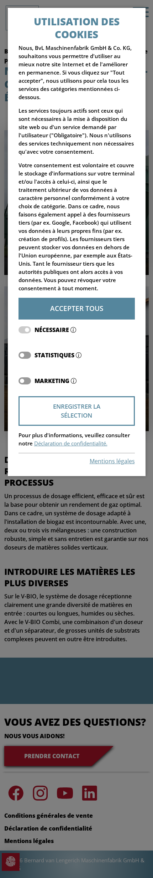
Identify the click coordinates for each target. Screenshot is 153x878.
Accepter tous (76, 308)
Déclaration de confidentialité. (70, 443)
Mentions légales (112, 461)
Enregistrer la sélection (76, 411)
